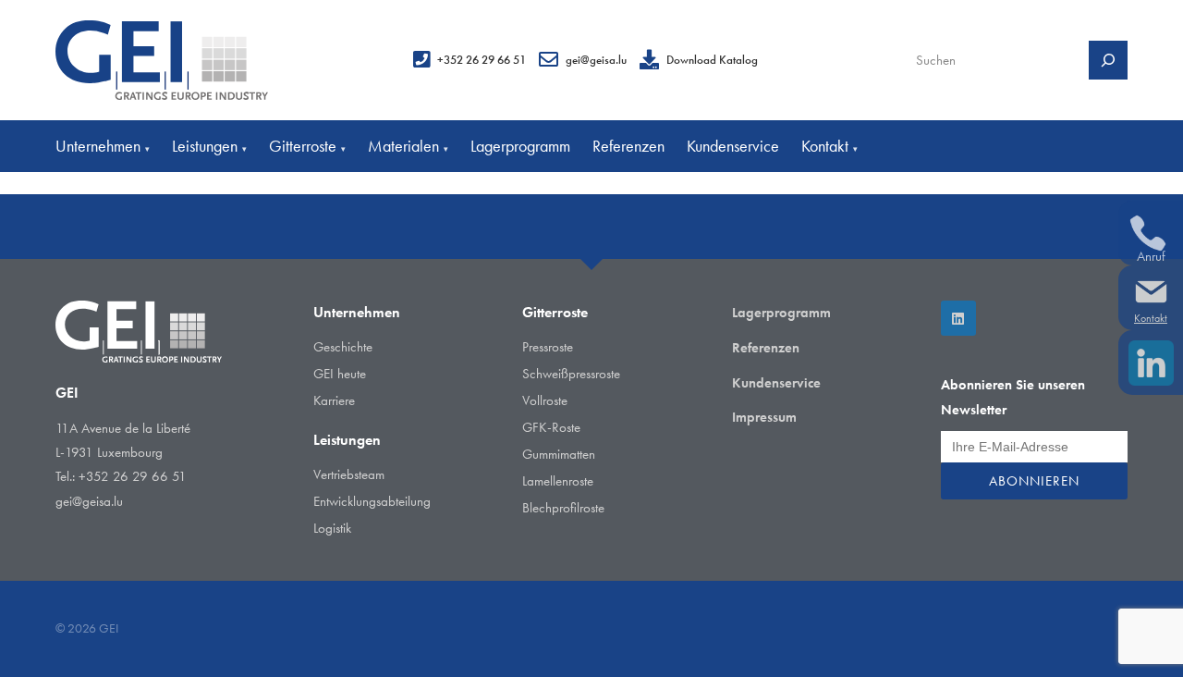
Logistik (332, 528)
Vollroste (544, 400)
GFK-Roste (551, 427)
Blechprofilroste (563, 508)
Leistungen (209, 145)
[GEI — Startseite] (161, 60)
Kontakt (829, 145)
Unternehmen (102, 145)
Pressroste (547, 347)
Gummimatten (558, 454)
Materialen (408, 145)
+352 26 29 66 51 (481, 60)
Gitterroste (307, 145)
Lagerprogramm (520, 145)
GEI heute (339, 373)
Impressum (764, 417)
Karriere (334, 400)
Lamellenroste (557, 481)
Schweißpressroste (571, 373)
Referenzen (628, 145)
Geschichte (342, 347)
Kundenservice (733, 145)
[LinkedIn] (958, 318)
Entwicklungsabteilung (372, 501)
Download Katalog (712, 60)
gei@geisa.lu (596, 60)
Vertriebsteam (348, 474)
